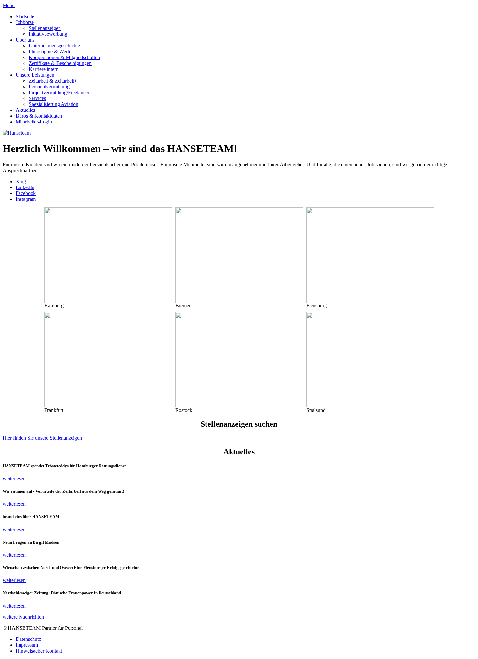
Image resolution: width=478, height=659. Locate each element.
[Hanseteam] (17, 133)
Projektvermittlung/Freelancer (59, 92)
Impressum (27, 645)
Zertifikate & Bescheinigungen (60, 63)
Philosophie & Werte (50, 51)
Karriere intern (44, 69)
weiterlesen (14, 478)
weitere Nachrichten (23, 617)
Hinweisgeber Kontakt (39, 650)
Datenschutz (28, 639)
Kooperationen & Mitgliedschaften (64, 57)
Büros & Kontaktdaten (39, 116)
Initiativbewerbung (48, 34)
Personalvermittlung (49, 86)
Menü (9, 5)
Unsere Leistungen (35, 75)
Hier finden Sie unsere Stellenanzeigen (42, 438)
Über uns (25, 40)
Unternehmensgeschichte (54, 45)
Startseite (25, 16)
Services (37, 98)
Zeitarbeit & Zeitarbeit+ (53, 81)
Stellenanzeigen (45, 28)
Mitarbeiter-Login (34, 121)
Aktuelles (25, 110)
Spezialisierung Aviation (53, 104)
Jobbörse (25, 22)
